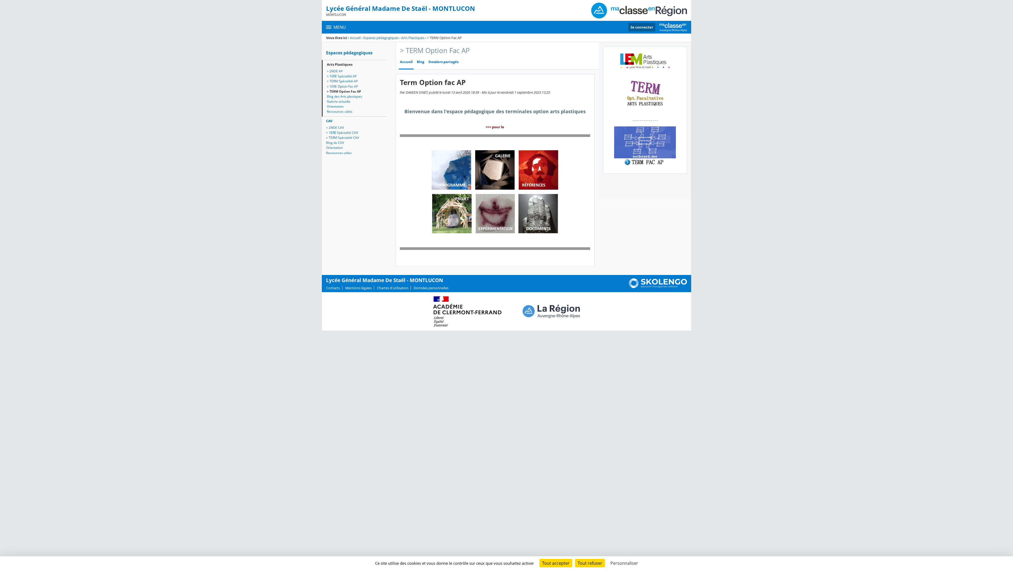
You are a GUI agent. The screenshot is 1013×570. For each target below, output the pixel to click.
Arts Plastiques (412, 37)
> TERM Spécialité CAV (342, 137)
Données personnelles (431, 288)
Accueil (355, 37)
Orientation (335, 106)
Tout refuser (590, 563)
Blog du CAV (335, 142)
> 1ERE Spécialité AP (342, 76)
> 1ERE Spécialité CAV (342, 132)
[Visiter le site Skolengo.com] (658, 286)
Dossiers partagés (443, 62)
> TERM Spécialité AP (342, 81)
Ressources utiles (339, 111)
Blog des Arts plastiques (344, 96)
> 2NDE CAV (335, 127)
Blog (420, 62)
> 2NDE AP (335, 71)
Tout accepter (556, 563)
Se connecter (641, 27)
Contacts (333, 288)
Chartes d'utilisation (392, 288)
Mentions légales (358, 288)
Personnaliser (624, 563)
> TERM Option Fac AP (344, 91)
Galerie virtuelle (338, 101)
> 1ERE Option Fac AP (342, 86)
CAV (329, 120)
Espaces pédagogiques (381, 37)
